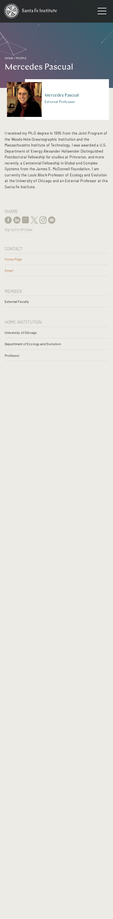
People (21, 58)
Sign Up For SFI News (18, 229)
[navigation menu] (102, 12)
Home (9, 58)
